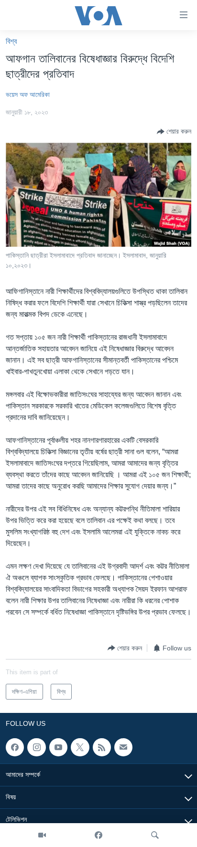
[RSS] (102, 747)
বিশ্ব (11, 41)
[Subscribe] (123, 747)
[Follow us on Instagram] (36, 747)
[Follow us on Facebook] (15, 747)
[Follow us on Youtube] (58, 747)
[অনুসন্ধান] (155, 835)
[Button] (174, 131)
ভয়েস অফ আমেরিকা (28, 94)
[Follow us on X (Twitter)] (80, 747)
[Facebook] (98, 835)
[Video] (42, 835)
